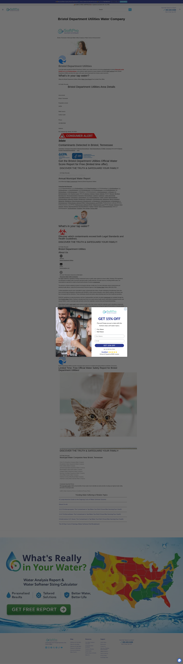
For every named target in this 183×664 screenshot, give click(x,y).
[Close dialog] (125, 309)
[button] (179, 660)
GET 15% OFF (109, 345)
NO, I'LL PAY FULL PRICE (109, 349)
